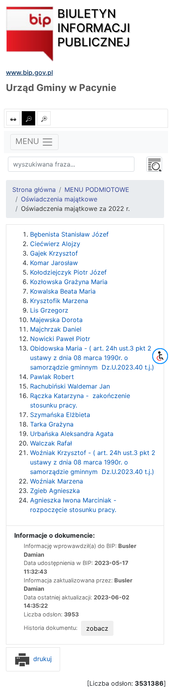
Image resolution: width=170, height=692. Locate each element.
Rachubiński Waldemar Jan (70, 386)
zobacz (97, 628)
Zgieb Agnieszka (55, 491)
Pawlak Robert (52, 377)
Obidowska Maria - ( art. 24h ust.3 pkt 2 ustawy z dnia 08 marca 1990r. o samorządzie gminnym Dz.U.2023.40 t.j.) (92, 357)
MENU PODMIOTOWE (96, 189)
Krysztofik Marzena (59, 301)
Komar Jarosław (54, 263)
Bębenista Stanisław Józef (69, 234)
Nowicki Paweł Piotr (60, 339)
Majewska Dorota (56, 320)
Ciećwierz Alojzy (55, 244)
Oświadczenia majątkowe (59, 199)
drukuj (41, 659)
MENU (28, 141)
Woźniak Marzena (56, 481)
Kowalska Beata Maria (63, 291)
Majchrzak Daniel (55, 329)
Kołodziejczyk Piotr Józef (68, 272)
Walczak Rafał (51, 443)
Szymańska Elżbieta (60, 415)
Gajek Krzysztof (54, 253)
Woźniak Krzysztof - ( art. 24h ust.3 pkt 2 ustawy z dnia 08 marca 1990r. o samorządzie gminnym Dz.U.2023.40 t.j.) (92, 462)
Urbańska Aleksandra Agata (71, 434)
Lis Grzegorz (49, 310)
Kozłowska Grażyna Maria (69, 282)
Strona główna (34, 189)
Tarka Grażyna (52, 424)
